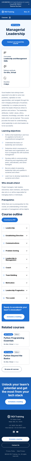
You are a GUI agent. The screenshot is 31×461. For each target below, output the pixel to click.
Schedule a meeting (14, 317)
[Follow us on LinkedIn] (14, 432)
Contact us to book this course (15, 42)
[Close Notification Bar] (29, 4)
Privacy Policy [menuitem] (10, 451)
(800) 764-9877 (17, 425)
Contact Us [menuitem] (15, 445)
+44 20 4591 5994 (20, 428)
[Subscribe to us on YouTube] (17, 432)
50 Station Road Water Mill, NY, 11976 (15, 420)
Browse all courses (12, 369)
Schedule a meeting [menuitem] (15, 439)
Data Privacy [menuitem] (21, 451)
